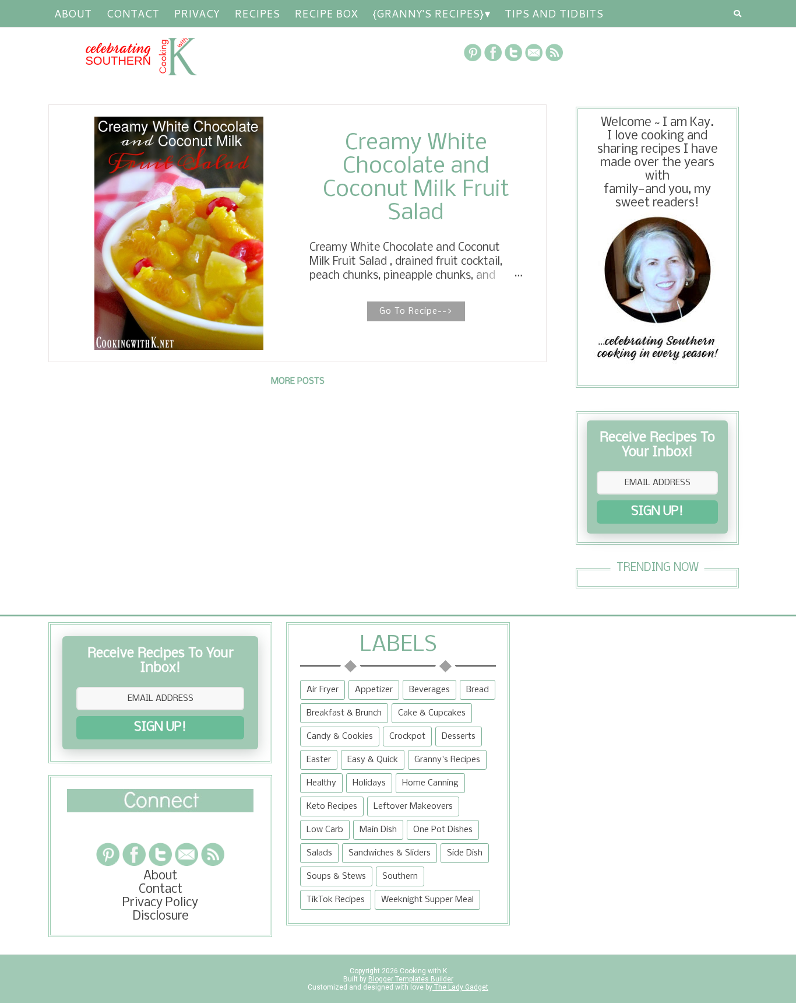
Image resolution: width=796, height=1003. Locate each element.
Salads (319, 853)
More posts (298, 381)
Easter (319, 759)
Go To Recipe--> (416, 311)
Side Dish (464, 853)
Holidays (369, 783)
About (72, 13)
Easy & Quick (372, 759)
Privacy (197, 13)
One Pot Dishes (443, 829)
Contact (132, 13)
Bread (477, 690)
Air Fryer (323, 690)
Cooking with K (422, 971)
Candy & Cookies (340, 736)
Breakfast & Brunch (344, 713)
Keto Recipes (332, 806)
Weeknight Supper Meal (427, 899)
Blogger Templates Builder (410, 979)
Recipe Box (326, 13)
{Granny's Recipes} (428, 13)
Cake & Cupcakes (432, 713)
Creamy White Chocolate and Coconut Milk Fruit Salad (416, 178)
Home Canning (430, 783)
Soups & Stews (336, 876)
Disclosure (160, 916)
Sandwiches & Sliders (389, 853)
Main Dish (378, 829)
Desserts (459, 736)
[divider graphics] (160, 809)
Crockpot (407, 736)
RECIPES (257, 13)
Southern (400, 876)
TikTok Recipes (336, 899)
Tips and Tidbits (554, 13)
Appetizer (374, 690)
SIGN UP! (657, 511)
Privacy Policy (160, 903)
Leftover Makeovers (413, 806)
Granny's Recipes (447, 759)
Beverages (429, 690)
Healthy (321, 783)
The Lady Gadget (460, 987)
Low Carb (325, 829)
